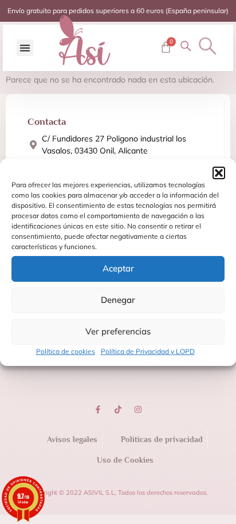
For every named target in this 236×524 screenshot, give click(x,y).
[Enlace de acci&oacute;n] (98, 409)
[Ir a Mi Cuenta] (186, 46)
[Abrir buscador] (208, 46)
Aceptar (118, 268)
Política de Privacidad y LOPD (148, 351)
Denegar (118, 299)
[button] (219, 173)
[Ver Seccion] (84, 40)
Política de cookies (65, 351)
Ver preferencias (118, 331)
